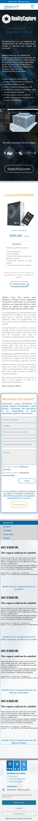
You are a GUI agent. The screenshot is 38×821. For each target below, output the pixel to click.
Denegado (19, 808)
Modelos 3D (8, 523)
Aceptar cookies (19, 803)
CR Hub (6, 538)
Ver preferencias (19, 814)
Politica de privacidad (17, 779)
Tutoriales (7, 530)
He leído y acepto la (15, 467)
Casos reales (8, 534)
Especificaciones (19, 169)
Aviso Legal (13, 776)
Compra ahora (19, 283)
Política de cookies (10, 818)
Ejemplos (7, 526)
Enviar (27, 481)
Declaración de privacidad (24, 818)
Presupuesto (19, 504)
